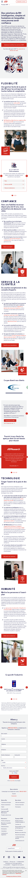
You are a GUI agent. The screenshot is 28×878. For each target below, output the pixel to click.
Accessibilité (7, 864)
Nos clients (18, 800)
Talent (2, 806)
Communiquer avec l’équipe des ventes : (14, 791)
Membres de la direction (20, 832)
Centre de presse (19, 840)
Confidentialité (20, 861)
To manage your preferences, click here (13, 876)
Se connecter (20, 48)
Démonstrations (5, 826)
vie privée (12, 780)
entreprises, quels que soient (11, 315)
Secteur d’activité (19, 804)
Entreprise (3, 749)
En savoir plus (13, 465)
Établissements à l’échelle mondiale (19, 821)
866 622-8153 (12, 728)
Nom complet (4, 733)
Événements (4, 828)
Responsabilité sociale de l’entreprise (20, 827)
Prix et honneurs (19, 830)
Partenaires (18, 806)
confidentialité (7, 240)
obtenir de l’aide (14, 50)
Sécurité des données (20, 834)
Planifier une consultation (10, 345)
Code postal (17, 755)
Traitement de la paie (6, 802)
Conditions (5, 861)
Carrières (17, 824)
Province (3, 765)
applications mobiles (9, 520)
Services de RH (8, 184)
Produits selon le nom (6, 815)
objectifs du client (12, 321)
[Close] (25, 870)
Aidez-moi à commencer (9, 635)
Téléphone (3, 744)
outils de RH (17, 103)
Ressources (4, 818)
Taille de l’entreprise (19, 802)
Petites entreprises (5, 820)
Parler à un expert (8, 246)
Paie (6, 180)
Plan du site (12, 861)
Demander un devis (21, 1)
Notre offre (4, 800)
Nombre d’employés (5, 755)
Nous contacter (14, 789)
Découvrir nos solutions (9, 556)
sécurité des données (15, 238)
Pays (2, 760)
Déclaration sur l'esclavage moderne (13, 863)
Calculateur (4, 831)
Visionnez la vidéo (10, 420)
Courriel (3, 738)
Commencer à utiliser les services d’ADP (14, 44)
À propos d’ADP (19, 818)
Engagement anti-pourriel (18, 864)
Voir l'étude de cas (8, 423)
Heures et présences (10, 188)
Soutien (14, 793)
